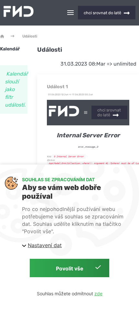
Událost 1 (57, 86)
